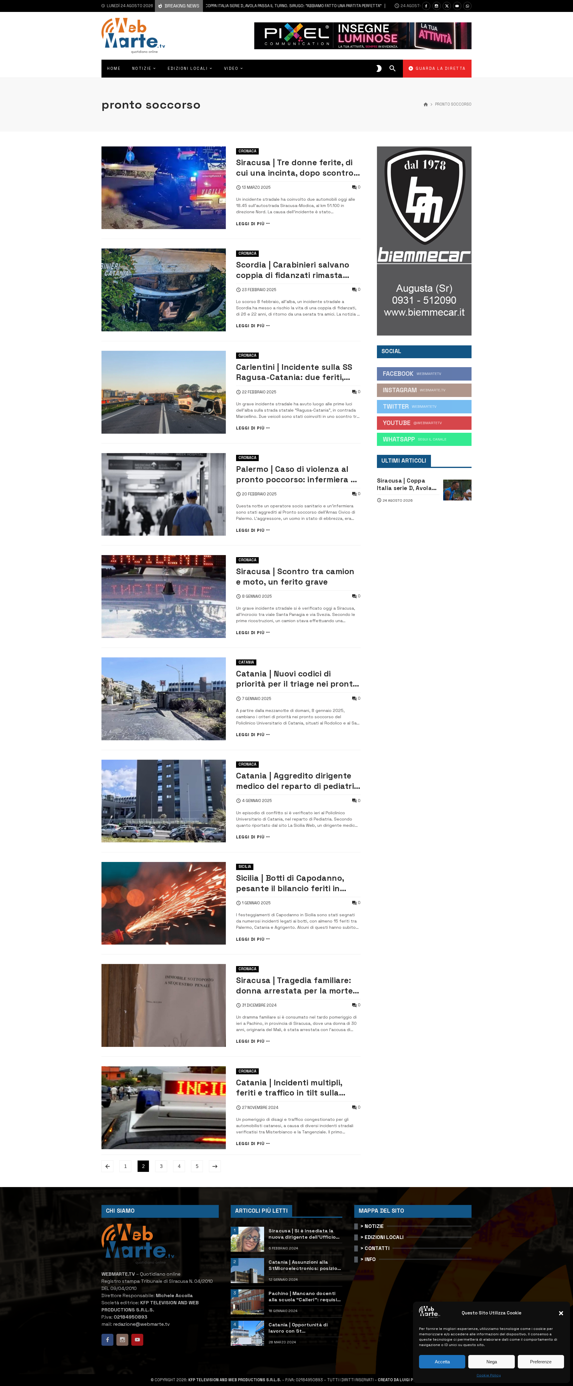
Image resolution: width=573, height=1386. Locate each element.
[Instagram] (436, 6)
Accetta (442, 1361)
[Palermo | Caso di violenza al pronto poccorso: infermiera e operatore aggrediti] (163, 494)
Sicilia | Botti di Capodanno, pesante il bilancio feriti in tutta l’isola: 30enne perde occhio (290, 883)
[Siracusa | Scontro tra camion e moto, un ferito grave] (163, 596)
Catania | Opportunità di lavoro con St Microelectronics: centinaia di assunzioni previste (303, 1328)
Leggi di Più (250, 223)
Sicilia (244, 866)
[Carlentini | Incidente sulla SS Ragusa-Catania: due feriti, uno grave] (163, 392)
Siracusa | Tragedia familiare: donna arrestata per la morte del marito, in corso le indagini (295, 985)
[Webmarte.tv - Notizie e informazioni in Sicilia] (133, 36)
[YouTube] (457, 6)
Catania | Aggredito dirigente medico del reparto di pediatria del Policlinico (297, 781)
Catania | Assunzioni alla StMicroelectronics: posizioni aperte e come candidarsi (305, 1265)
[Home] (425, 104)
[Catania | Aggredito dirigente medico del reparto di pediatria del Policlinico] (163, 801)
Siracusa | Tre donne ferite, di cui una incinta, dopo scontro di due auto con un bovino (295, 167)
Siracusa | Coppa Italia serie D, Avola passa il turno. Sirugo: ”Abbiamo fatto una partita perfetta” (249, 5)
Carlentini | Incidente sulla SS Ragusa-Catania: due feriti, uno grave (294, 372)
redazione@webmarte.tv (141, 1324)
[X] (447, 6)
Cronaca (247, 151)
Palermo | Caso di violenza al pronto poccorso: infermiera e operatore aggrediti (295, 474)
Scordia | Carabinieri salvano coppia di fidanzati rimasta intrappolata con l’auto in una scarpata (296, 270)
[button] (561, 1313)
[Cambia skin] (379, 69)
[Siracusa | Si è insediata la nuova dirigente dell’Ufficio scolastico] (247, 1239)
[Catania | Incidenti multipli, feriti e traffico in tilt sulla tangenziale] (163, 1107)
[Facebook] (426, 6)
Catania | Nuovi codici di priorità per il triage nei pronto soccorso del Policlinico (297, 679)
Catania (246, 662)
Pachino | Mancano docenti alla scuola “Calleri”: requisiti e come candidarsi (305, 1296)
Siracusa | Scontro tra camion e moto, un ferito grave (295, 576)
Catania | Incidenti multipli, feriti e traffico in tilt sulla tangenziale (289, 1088)
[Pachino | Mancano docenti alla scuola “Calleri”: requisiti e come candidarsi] (247, 1301)
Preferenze (541, 1361)
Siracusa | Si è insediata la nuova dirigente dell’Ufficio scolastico (302, 1234)
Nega (491, 1361)
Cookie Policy (489, 1375)
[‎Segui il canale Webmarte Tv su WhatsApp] (467, 6)
